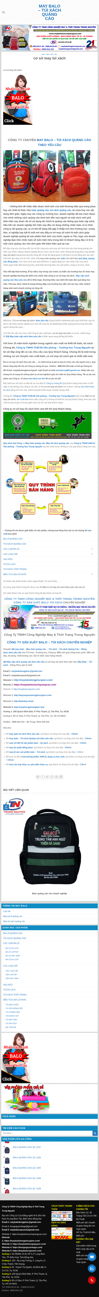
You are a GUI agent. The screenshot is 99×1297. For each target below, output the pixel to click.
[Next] (96, 848)
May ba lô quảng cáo (12, 916)
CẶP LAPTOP (11, 975)
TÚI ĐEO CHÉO (12, 1005)
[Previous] (3, 848)
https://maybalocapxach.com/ (26, 689)
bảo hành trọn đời (37, 378)
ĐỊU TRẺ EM (11, 1027)
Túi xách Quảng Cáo (69, 649)
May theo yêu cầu (49, 54)
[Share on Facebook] (42, 777)
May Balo (82, 662)
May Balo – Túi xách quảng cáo (49, 12)
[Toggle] (92, 549)
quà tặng (83, 258)
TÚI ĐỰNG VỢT (12, 1016)
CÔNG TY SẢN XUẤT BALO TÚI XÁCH (38, 602)
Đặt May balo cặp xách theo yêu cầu (23, 336)
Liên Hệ (6, 911)
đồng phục (12, 262)
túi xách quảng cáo (60, 210)
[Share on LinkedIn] (61, 777)
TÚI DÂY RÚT (11, 1023)
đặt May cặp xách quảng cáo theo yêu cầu (23, 662)
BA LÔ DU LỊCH (12, 948)
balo (63, 258)
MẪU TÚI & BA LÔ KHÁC (15, 1000)
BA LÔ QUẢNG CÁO (12, 933)
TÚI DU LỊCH (9, 990)
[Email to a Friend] (52, 777)
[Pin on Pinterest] (56, 777)
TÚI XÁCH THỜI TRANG (15, 995)
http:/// (29, 707)
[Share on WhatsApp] (38, 777)
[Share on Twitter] (47, 777)
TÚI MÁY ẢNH (11, 1020)
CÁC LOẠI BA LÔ (11, 943)
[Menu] (3, 12)
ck (85, 743)
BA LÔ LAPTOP (12, 952)
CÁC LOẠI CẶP (10, 966)
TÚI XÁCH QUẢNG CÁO (14, 938)
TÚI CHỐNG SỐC (13, 1012)
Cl (81, 743)
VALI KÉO (8, 985)
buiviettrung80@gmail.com (68, 370)
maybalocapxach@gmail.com (24, 1230)
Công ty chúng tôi (54, 383)
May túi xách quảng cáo (14, 921)
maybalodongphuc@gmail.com (26, 671)
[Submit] (95, 1133)
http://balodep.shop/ (23, 701)
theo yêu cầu (41, 320)
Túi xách (53, 649)
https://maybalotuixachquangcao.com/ (29, 1234)
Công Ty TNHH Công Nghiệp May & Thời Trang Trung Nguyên (49, 598)
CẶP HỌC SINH (12, 978)
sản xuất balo (23, 399)
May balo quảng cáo (35, 443)
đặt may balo (17, 649)
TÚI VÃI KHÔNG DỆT (14, 1008)
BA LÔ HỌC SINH (13, 956)
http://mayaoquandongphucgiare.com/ (32, 695)
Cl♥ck (74, 734)
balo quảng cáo (40, 210)
